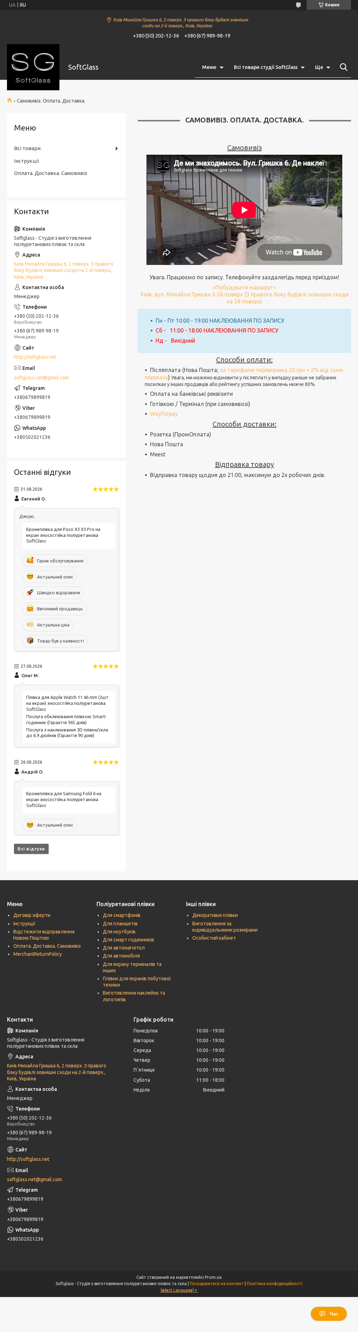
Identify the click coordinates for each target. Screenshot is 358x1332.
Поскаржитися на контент (217, 1283)
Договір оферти (31, 915)
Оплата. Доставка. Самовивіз (50, 173)
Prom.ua (213, 1277)
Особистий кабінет (214, 938)
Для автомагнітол (124, 948)
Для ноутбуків (119, 931)
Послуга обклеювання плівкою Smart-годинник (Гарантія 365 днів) (66, 719)
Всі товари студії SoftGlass (266, 67)
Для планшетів (120, 923)
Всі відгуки (31, 848)
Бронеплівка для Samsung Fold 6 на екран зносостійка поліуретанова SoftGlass (63, 799)
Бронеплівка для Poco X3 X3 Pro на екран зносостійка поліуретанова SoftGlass (63, 535)
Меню (209, 67)
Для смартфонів (122, 915)
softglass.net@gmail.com (41, 377)
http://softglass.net (35, 357)
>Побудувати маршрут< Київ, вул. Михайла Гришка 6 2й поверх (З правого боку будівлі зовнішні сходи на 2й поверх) (245, 294)
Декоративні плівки (215, 915)
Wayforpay (164, 414)
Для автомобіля (121, 956)
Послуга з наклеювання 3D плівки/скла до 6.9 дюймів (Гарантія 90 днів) (67, 732)
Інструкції (26, 161)
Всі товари (27, 148)
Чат (334, 1314)
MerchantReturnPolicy (37, 954)
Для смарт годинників (128, 939)
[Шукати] (342, 67)
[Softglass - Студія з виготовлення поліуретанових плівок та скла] (33, 67)
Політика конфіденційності (274, 1283)
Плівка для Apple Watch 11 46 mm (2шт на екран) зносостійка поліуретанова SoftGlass (67, 703)
